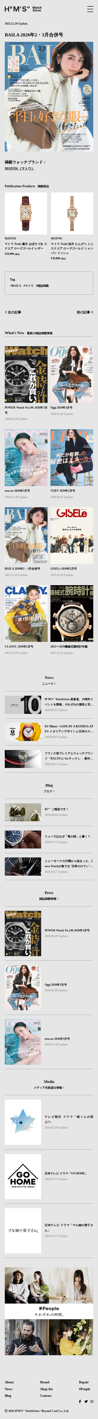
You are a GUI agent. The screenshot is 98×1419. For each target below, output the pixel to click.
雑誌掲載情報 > (49, 898)
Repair (84, 1382)
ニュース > (49, 683)
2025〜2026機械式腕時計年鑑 (69, 646)
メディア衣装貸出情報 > (49, 1087)
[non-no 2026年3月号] (26, 432)
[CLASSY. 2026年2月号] (26, 588)
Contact (46, 1396)
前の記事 (84, 312)
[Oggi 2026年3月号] (71, 349)
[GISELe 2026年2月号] (71, 510)
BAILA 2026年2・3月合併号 (22, 568)
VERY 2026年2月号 (62, 490)
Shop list (46, 1389)
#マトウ (29, 285)
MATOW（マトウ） (20, 168)
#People (84, 1389)
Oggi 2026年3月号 (61, 407)
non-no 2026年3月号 (17, 490)
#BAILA (15, 285)
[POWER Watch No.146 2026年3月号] (26, 349)
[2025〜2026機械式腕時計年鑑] (71, 588)
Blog (8, 1396)
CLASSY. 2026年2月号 (19, 646)
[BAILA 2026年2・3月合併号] (26, 510)
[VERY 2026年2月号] (71, 432)
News (8, 1389)
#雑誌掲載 (42, 285)
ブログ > (49, 791)
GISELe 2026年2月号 (63, 568)
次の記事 (14, 312)
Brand (44, 1382)
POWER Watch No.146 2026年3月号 (26, 410)
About (9, 1382)
